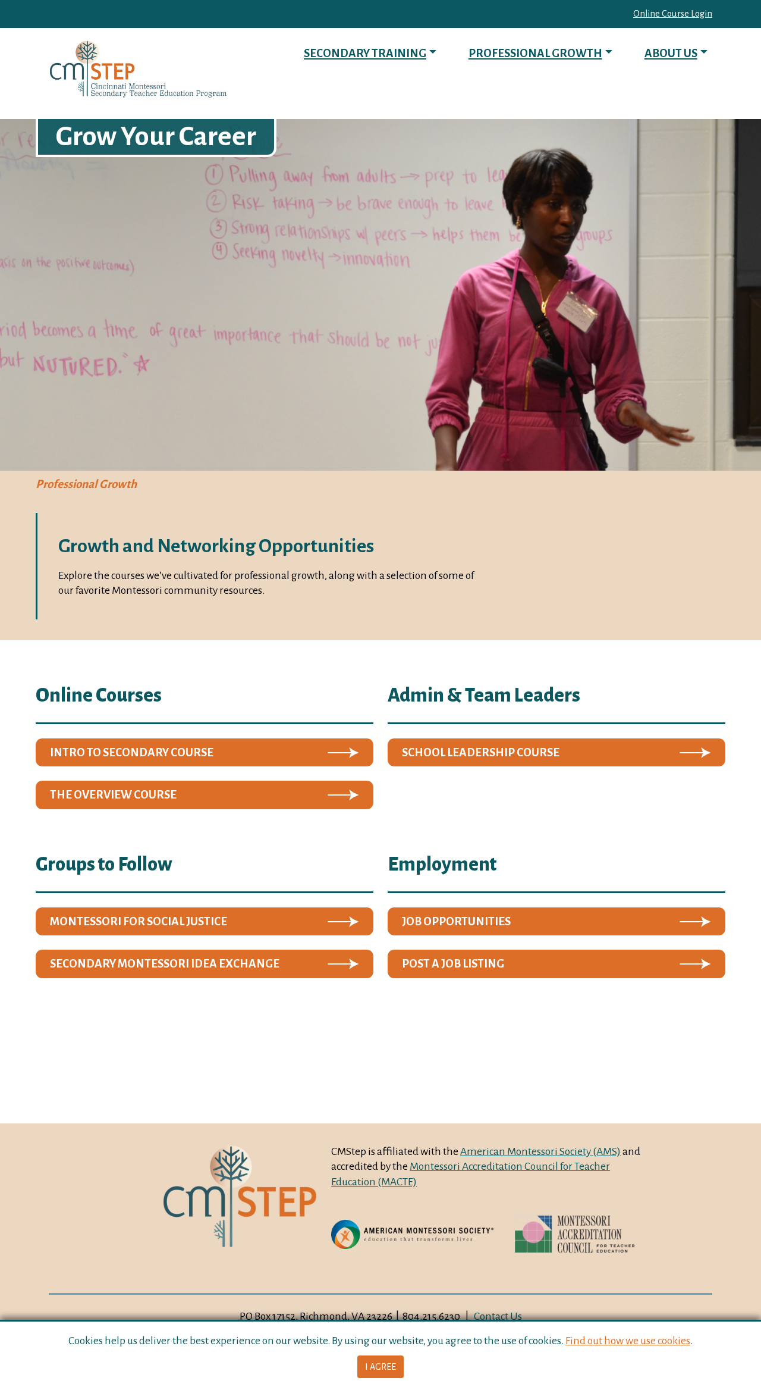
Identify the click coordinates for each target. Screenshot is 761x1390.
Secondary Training (365, 53)
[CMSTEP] (138, 69)
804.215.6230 (431, 1316)
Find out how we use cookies (627, 1341)
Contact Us (498, 1316)
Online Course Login (672, 13)
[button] (204, 752)
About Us (670, 53)
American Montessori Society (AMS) (540, 1151)
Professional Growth (535, 53)
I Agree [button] (380, 1367)
